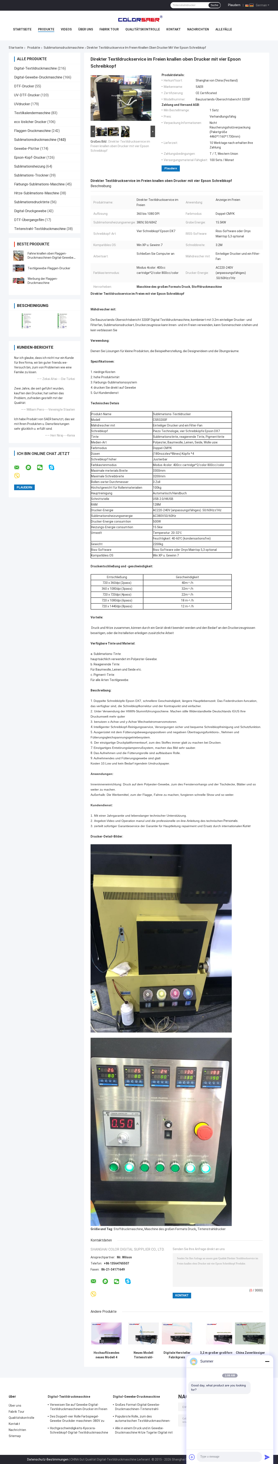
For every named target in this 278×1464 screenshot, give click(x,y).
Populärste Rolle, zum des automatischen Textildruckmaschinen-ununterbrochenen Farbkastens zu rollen (144, 1419)
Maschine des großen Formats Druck (170, 1229)
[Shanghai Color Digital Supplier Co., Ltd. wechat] (42, 467)
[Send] (267, 1457)
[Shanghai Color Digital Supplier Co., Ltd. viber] (19, 476)
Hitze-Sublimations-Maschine (36, 193)
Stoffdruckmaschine (128, 1229)
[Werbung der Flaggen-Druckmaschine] (18, 281)
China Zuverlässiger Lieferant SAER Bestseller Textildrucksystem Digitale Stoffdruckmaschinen (250, 1355)
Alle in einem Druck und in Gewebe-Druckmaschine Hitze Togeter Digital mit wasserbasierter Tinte (144, 1431)
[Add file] (192, 1457)
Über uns (85, 29)
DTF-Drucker (24, 86)
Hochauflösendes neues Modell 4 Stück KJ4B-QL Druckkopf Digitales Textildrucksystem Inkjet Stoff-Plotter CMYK (106, 1355)
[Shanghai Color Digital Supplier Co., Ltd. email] (19, 467)
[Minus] (267, 1361)
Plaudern (234, 5)
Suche (214, 5)
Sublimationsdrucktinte (32, 202)
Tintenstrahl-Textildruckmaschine (40, 229)
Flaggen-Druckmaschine (32, 131)
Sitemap (15, 1436)
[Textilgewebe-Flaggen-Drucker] (18, 268)
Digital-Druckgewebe (30, 211)
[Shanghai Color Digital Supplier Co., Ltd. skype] (54, 467)
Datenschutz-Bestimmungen (47, 1459)
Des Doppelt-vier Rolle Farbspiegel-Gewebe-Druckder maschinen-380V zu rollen (77, 1419)
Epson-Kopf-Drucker (30, 157)
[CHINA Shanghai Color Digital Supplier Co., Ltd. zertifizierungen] (27, 321)
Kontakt (173, 29)
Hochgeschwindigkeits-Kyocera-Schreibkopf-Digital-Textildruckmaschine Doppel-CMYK (79, 1431)
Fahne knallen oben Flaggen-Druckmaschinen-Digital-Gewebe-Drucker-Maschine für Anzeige (51, 257)
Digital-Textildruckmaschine (35, 68)
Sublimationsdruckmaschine (64, 47)
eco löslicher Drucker (30, 122)
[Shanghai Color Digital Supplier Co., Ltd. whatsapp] (31, 467)
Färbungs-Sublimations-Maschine (39, 184)
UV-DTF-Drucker (27, 95)
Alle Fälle (223, 29)
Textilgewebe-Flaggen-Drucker (49, 268)
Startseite (22, 29)
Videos (66, 29)
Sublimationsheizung (29, 166)
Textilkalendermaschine (32, 113)
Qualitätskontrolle (142, 29)
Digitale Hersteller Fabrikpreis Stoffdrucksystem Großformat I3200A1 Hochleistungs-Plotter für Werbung (177, 1355)
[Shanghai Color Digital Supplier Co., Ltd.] (139, 19)
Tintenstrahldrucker (211, 1229)
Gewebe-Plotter (26, 149)
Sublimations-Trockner (31, 175)
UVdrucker (22, 104)
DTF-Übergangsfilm (29, 220)
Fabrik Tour (109, 29)
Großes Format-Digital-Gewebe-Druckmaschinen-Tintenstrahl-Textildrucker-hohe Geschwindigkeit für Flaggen (143, 1407)
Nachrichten (198, 29)
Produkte (46, 29)
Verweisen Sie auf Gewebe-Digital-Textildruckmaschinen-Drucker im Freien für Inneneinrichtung (78, 1407)
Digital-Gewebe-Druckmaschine (38, 77)
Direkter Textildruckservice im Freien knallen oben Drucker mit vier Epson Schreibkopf (120, 146)
